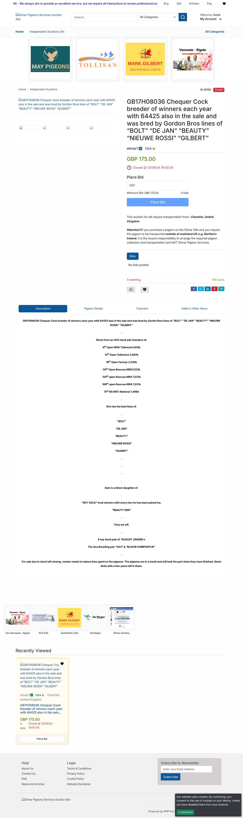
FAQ (24, 778)
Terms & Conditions (79, 768)
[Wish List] (224, 4)
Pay (209, 3)
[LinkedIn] (208, 289)
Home (20, 31)
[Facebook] (194, 289)
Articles (194, 3)
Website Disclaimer (79, 784)
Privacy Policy (75, 773)
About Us (27, 768)
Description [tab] (43, 308)
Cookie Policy (75, 778)
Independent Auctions (47, 31)
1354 (148, 149)
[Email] (221, 289)
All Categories (214, 31)
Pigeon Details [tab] (93, 308)
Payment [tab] (142, 308)
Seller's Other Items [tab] (194, 308)
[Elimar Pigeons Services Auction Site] (39, 17)
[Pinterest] (214, 289)
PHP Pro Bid (171, 811)
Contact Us (29, 773)
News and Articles (33, 784)
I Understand (185, 812)
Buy (166, 3)
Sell (179, 3)
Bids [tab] (133, 256)
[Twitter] (201, 289)
